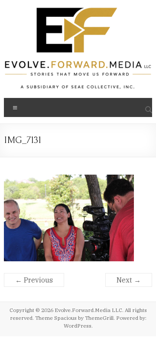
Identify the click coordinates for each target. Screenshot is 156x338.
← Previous (34, 280)
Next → (129, 280)
